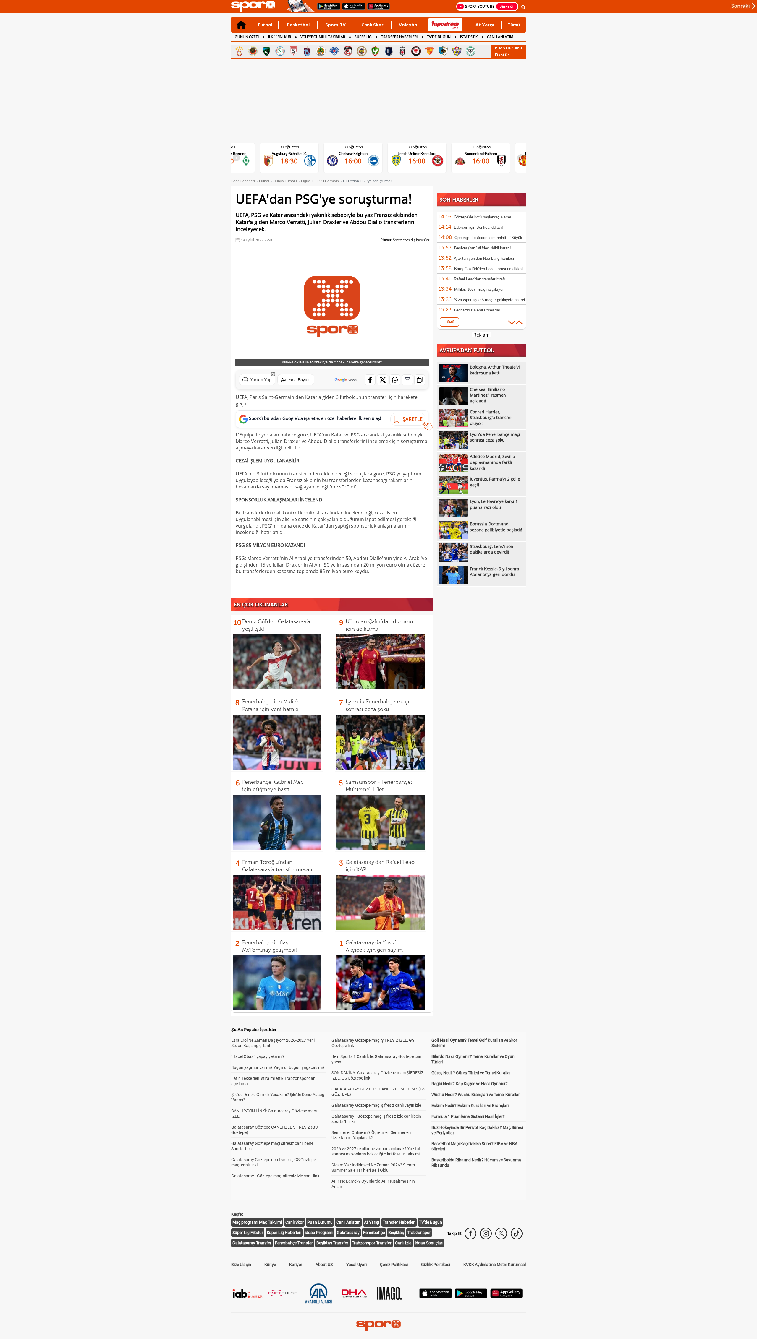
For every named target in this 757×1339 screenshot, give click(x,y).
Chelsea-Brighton (294, 153)
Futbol (265, 24)
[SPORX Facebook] (470, 1233)
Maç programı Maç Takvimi (257, 1222)
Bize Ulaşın (241, 1264)
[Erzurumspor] (443, 51)
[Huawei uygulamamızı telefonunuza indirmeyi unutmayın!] (376, 9)
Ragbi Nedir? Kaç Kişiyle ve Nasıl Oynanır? (469, 1083)
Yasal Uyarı (356, 1264)
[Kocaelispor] (266, 51)
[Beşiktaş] (402, 51)
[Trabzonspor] (307, 51)
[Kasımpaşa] (334, 51)
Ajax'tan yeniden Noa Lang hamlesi (484, 258)
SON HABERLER (458, 200)
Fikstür (502, 54)
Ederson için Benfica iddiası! (478, 227)
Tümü (513, 24)
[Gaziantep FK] (348, 51)
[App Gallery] (506, 1296)
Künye (270, 1264)
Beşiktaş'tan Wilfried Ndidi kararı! (482, 248)
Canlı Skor (372, 24)
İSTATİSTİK (469, 36)
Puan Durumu (508, 48)
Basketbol (298, 24)
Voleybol (408, 24)
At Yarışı (484, 24)
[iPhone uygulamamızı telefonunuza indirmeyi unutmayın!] (352, 9)
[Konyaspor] (470, 51)
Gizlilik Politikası (435, 1264)
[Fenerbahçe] (362, 51)
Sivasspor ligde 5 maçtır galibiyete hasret (489, 300)
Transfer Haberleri (399, 1222)
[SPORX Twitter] (501, 1233)
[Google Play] (471, 1296)
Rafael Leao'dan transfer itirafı (479, 279)
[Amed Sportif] (375, 51)
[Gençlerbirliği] (253, 51)
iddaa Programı (319, 1232)
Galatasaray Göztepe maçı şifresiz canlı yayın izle (376, 1105)
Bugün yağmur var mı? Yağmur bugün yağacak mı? (278, 1067)
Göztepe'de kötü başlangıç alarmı (482, 217)
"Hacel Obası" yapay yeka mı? (257, 1056)
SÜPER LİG (363, 36)
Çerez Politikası (394, 1264)
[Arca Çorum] (416, 51)
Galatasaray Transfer (251, 1243)
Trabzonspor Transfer (372, 1243)
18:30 (485, 160)
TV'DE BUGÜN (439, 36)
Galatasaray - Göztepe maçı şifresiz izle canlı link (275, 1176)
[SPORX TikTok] (516, 1233)
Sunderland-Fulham (422, 153)
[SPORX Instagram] (485, 1233)
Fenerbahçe (374, 1232)
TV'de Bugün (430, 1222)
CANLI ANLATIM (500, 36)
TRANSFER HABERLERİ (399, 36)
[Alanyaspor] (321, 51)
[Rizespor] (280, 51)
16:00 (294, 160)
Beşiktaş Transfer (332, 1243)
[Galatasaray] (239, 51)
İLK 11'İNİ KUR (279, 36)
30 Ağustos (294, 147)
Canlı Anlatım (348, 1222)
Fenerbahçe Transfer (294, 1243)
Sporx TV (335, 24)
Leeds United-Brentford (358, 153)
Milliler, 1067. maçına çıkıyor (479, 289)
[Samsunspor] (294, 51)
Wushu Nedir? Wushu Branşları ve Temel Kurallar (475, 1094)
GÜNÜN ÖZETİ (247, 36)
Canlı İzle (403, 1243)
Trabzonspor (419, 1232)
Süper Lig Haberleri (284, 1232)
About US (324, 1264)
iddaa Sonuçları (429, 1243)
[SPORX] (378, 1326)
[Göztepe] (430, 51)
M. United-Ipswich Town (485, 153)
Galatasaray (348, 1232)
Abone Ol (506, 6)
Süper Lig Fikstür (247, 1232)
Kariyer (295, 1264)
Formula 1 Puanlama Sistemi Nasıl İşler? (468, 1116)
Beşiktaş (396, 1232)
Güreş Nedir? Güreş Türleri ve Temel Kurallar (471, 1072)
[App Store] (435, 1296)
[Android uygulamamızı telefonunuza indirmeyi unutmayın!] (327, 9)
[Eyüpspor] (457, 51)
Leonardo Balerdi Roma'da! (477, 310)
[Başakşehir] (389, 51)
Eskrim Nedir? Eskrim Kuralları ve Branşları (470, 1105)
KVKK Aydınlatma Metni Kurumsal (494, 1264)
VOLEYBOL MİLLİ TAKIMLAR (322, 36)
